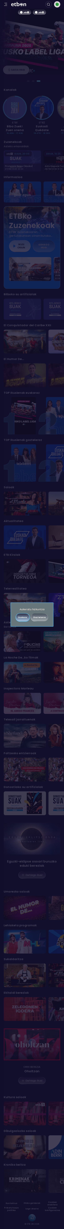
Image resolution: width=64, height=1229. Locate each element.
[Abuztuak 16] (25, 769)
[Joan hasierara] (18, 4)
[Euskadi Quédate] (25, 537)
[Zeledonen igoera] (25, 1009)
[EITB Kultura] (25, 1113)
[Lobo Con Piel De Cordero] (22, 641)
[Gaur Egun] (22, 191)
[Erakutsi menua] (5, 4)
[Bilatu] (48, 4)
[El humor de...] (25, 908)
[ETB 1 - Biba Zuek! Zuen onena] (15, 108)
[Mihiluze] (25, 942)
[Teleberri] (23, 463)
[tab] (28, 81)
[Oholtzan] (32, 1044)
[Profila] (57, 4)
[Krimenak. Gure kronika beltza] (25, 1181)
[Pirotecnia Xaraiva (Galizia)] (22, 309)
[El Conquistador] (25, 341)
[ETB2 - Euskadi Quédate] (42, 108)
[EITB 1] (24, 12)
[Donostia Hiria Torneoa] (25, 571)
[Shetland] (25, 736)
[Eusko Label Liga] (23, 415)
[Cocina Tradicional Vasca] (25, 975)
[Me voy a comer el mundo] (25, 503)
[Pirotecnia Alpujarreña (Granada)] (25, 803)
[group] (32, 115)
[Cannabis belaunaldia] (25, 1147)
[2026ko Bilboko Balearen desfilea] (30, 269)
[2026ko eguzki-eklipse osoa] (32, 839)
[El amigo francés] (22, 703)
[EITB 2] (39, 12)
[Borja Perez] (25, 375)
